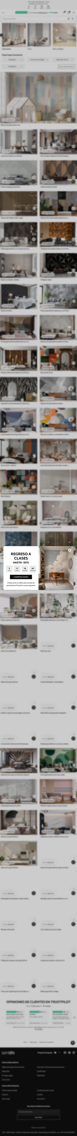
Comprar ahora (21, 577)
